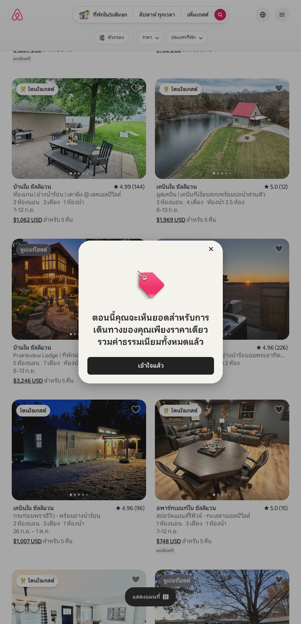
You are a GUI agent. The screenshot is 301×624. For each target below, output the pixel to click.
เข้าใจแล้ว (150, 365)
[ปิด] (211, 249)
